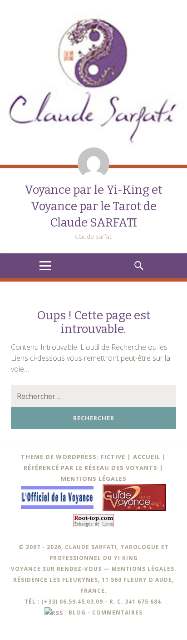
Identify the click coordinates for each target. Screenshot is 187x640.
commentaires (117, 612)
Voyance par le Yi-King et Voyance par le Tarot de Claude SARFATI (93, 206)
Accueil (146, 457)
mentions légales (143, 568)
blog (77, 612)
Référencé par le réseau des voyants (90, 468)
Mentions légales (94, 478)
